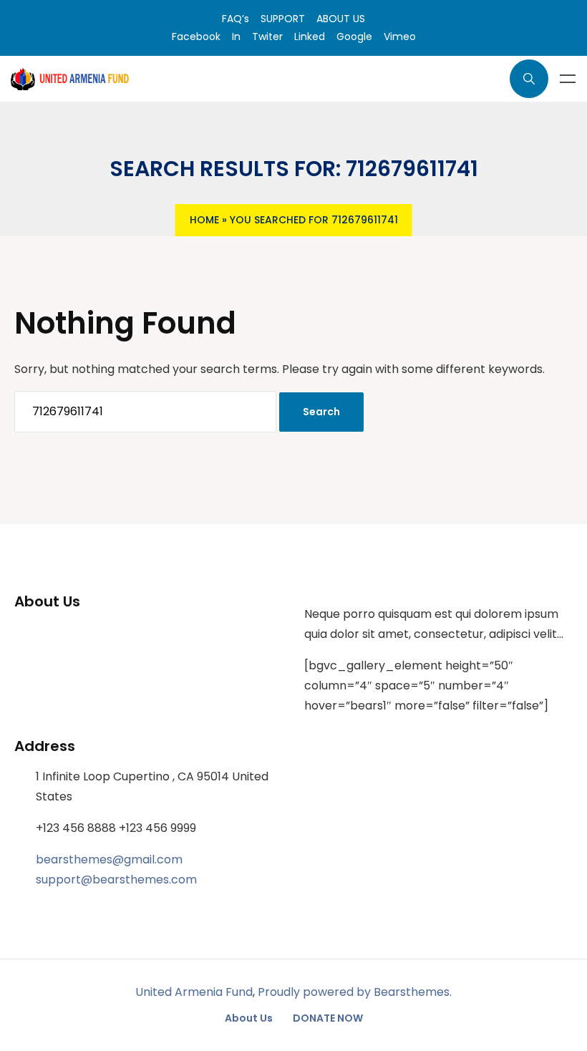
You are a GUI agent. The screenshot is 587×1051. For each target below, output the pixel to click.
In (236, 36)
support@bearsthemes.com (116, 879)
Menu (567, 78)
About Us (249, 1018)
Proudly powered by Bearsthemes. (355, 992)
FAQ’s (235, 18)
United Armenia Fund (194, 992)
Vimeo (400, 36)
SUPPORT (283, 18)
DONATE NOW (328, 1018)
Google (354, 36)
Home (204, 220)
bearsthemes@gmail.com (109, 859)
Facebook (196, 36)
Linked (309, 36)
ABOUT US (340, 18)
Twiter (267, 36)
